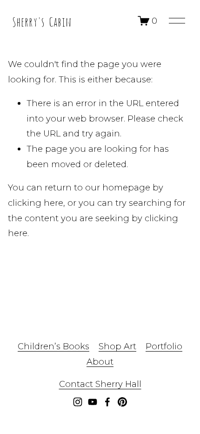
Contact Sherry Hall (100, 384)
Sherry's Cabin (42, 21)
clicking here (35, 202)
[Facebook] (107, 402)
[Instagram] (77, 402)
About (100, 361)
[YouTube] (92, 402)
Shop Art (117, 346)
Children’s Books (53, 346)
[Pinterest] (122, 402)
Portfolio (164, 346)
